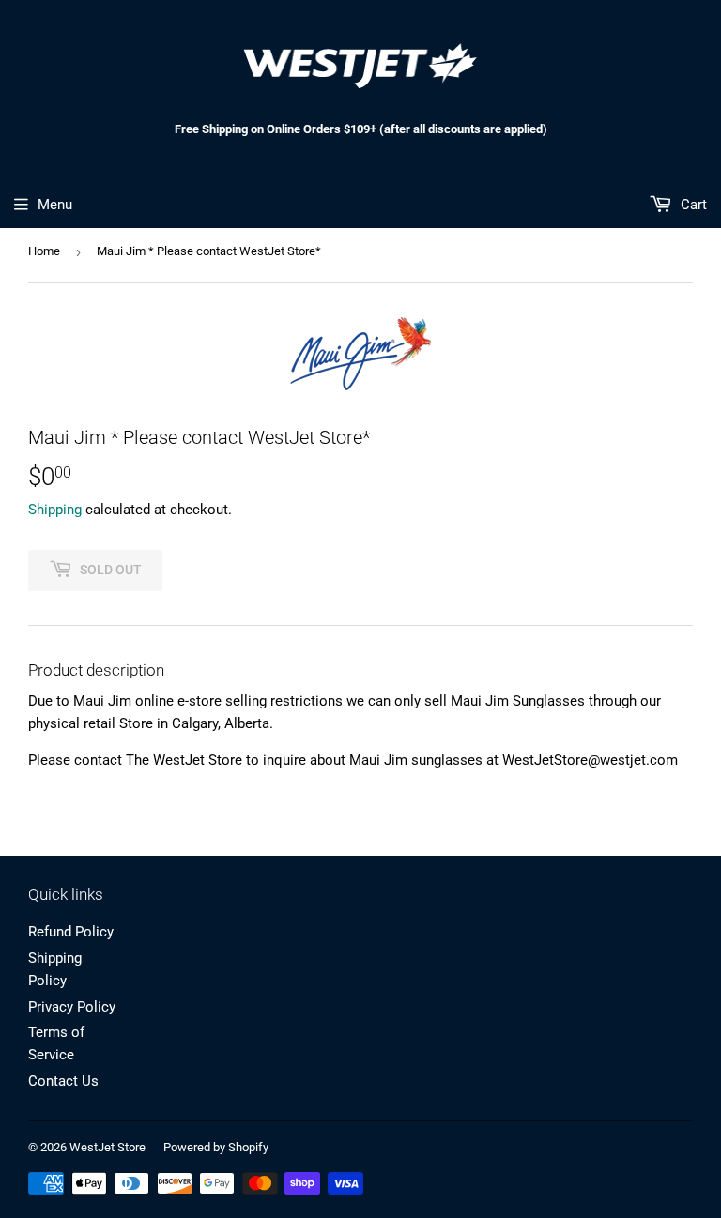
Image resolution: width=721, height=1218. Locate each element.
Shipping (55, 509)
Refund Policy (71, 931)
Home (44, 251)
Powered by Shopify (215, 1147)
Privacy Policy (71, 1006)
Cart (692, 204)
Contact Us (63, 1081)
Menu (55, 204)
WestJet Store (107, 1147)
